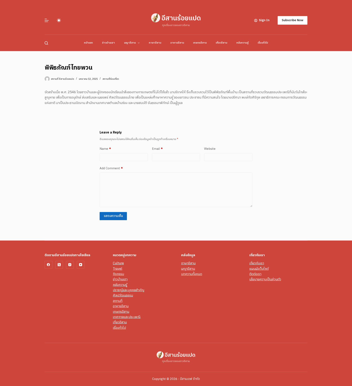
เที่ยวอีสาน (221, 43)
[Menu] (47, 20)
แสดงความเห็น (113, 216)
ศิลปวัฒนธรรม (123, 295)
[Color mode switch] (59, 20)
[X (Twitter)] (59, 265)
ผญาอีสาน (130, 43)
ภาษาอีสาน (155, 43)
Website (210, 149)
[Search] (46, 43)
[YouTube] (81, 265)
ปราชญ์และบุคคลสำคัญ (128, 290)
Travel (117, 269)
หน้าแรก (88, 43)
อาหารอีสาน (177, 43)
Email (157, 149)
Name (105, 149)
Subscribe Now (292, 20)
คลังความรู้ (242, 43)
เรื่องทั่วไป (263, 43)
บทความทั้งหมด (191, 274)
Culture (118, 263)
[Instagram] (70, 265)
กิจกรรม (118, 274)
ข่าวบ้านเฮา (108, 43)
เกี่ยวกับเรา (256, 263)
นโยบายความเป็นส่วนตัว (265, 279)
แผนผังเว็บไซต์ (259, 269)
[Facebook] (48, 265)
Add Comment (111, 168)
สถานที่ (117, 301)
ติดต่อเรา (255, 274)
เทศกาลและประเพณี (127, 317)
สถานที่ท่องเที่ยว (110, 79)
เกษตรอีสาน (200, 43)
